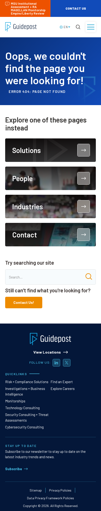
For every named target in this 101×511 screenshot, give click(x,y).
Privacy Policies (60, 490)
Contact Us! (23, 302)
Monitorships (15, 401)
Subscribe (13, 469)
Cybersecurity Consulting (24, 427)
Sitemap (36, 490)
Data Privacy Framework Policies (50, 498)
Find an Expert (61, 382)
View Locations (47, 352)
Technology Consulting (22, 408)
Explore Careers (62, 388)
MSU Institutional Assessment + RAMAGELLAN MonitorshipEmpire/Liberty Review (28, 8)
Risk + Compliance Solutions (26, 382)
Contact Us (76, 8)
